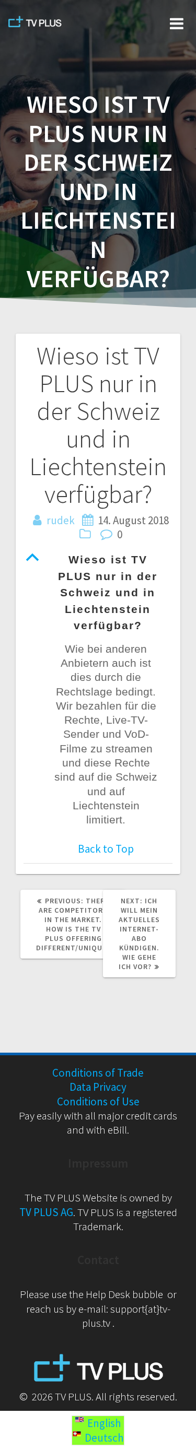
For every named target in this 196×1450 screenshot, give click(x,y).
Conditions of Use (98, 1101)
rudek (61, 520)
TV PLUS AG (46, 1212)
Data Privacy (98, 1087)
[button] (98, 592)
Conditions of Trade (98, 1073)
